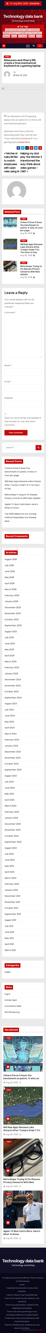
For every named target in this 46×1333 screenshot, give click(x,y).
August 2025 (11, 631)
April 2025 (10, 655)
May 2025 (9, 649)
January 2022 (11, 890)
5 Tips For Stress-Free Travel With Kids (22, 1295)
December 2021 (12, 896)
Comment (10, 312)
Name (8, 365)
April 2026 (10, 583)
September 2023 (13, 769)
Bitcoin (31, 36)
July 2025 (9, 637)
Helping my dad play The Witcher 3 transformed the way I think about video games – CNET (31, 162)
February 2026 (12, 595)
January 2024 (11, 745)
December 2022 (13, 823)
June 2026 (10, 571)
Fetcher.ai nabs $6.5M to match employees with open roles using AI (11, 162)
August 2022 (11, 848)
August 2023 (11, 775)
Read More (24, 142)
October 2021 (11, 908)
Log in (7, 994)
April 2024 (10, 727)
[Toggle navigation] (28, 46)
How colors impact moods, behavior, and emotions (22, 1300)
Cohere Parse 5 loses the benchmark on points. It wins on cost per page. (21, 472)
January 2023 (11, 817)
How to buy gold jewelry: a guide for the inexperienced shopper (22, 1306)
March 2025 (10, 661)
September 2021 (13, 914)
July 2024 (9, 709)
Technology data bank (23, 16)
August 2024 (11, 703)
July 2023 (9, 781)
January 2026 (11, 601)
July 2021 (9, 926)
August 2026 (11, 559)
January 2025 (11, 673)
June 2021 (9, 932)
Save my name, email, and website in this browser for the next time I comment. (22, 421)
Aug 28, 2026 (26, 233)
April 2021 (9, 944)
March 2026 (10, 589)
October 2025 (12, 619)
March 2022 (10, 878)
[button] (34, 45)
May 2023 (9, 793)
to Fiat (39, 36)
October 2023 (12, 763)
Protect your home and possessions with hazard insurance (22, 1320)
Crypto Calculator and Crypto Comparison (22, 30)
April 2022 (9, 871)
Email (7, 381)
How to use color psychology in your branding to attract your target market (22, 1313)
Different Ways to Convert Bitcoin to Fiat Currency (22, 33)
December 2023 (13, 751)
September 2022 (13, 841)
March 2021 (10, 950)
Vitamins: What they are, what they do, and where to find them (22, 1326)
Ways (14, 36)
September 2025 (13, 625)
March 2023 (10, 805)
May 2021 (9, 938)
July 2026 (9, 565)
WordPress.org (12, 1012)
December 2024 (13, 679)
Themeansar (24, 1281)
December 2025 (13, 607)
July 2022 (9, 853)
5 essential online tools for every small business (22, 1289)
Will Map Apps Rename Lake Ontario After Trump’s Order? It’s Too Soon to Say (23, 485)
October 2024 (12, 691)
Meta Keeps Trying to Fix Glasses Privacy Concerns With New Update (21, 1182)
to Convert (23, 36)
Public (7, 57)
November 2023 (13, 757)
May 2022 (9, 866)
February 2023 (12, 811)
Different (6, 36)
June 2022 (10, 859)
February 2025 (12, 667)
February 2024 (12, 739)
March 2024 (11, 733)
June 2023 (10, 787)
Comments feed (13, 1006)
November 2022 (13, 829)
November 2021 (12, 902)
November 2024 (13, 685)
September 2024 (13, 697)
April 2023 (9, 799)
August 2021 (10, 920)
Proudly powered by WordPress (16, 1278)
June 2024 (10, 715)
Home (22, 1284)
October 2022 (12, 836)
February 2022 (12, 884)
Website (8, 398)
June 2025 (10, 643)
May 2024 (9, 721)
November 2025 (13, 613)
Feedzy (39, 1329)
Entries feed (11, 1000)
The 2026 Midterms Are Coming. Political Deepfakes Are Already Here (21, 517)
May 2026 (9, 577)
